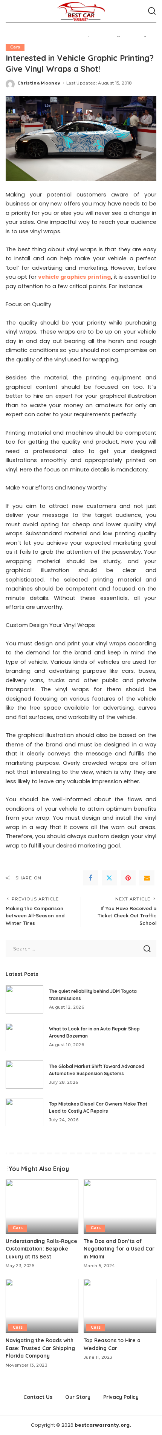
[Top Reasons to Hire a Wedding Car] (120, 1306)
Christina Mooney (39, 83)
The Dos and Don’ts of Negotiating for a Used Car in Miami (119, 1249)
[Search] (151, 11)
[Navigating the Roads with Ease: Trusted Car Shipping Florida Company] (42, 1306)
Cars (15, 47)
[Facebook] (90, 877)
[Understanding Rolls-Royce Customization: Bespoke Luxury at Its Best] (42, 1206)
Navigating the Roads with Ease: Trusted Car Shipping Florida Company (40, 1348)
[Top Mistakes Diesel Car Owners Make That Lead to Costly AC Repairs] (24, 1112)
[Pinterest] (128, 877)
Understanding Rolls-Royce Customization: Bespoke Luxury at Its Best (41, 1249)
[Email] (146, 877)
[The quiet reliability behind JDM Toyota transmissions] (24, 999)
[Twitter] (109, 877)
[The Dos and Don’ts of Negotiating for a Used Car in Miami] (120, 1206)
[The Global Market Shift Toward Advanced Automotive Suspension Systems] (24, 1074)
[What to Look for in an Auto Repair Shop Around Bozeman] (24, 1037)
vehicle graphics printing (74, 277)
